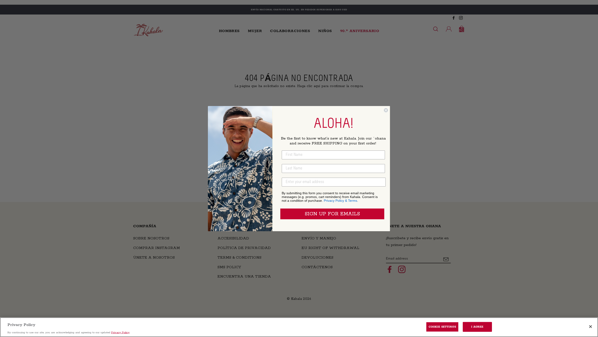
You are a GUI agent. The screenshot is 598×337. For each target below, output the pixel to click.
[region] (299, 327)
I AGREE (477, 326)
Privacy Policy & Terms (340, 200)
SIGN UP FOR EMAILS (332, 214)
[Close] (590, 326)
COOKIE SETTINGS (442, 326)
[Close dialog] (386, 110)
